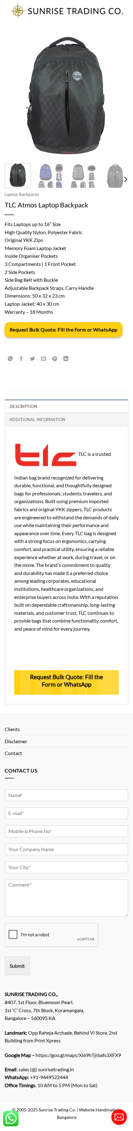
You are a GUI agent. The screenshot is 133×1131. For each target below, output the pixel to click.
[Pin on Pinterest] (55, 359)
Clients (12, 729)
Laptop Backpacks (22, 194)
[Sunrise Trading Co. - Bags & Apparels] (66, 11)
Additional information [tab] (38, 419)
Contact (13, 753)
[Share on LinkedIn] (66, 359)
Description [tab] (23, 406)
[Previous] (14, 96)
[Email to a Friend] (44, 359)
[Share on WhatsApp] (10, 359)
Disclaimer (16, 741)
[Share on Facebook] (21, 359)
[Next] (118, 96)
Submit (17, 966)
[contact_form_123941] (119, 1117)
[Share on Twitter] (33, 359)
